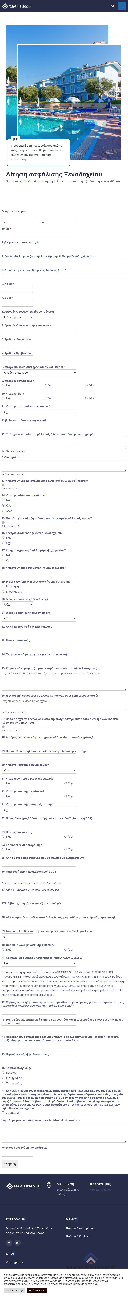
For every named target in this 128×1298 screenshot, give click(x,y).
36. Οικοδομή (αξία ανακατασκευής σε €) (29, 871)
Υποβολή (10, 1164)
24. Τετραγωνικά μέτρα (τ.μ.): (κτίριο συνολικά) (34, 654)
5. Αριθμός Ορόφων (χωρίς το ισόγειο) (28, 311)
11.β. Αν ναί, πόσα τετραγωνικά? (24, 420)
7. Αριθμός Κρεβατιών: (17, 353)
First (4, 222)
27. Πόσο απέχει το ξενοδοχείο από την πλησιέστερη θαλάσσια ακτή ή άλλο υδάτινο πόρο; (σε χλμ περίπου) (60, 720)
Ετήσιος (11, 1072)
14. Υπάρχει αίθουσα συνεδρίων (24, 495)
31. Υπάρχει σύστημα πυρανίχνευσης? (28, 804)
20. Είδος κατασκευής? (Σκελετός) (25, 599)
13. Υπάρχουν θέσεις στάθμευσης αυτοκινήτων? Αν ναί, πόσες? (45, 481)
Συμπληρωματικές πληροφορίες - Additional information (41, 1120)
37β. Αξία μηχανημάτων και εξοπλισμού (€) (31, 903)
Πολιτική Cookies (78, 1236)
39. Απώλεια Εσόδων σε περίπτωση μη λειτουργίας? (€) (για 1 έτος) (48, 931)
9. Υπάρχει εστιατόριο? (18, 381)
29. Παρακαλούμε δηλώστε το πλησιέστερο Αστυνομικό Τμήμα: (45, 751)
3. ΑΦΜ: (8, 284)
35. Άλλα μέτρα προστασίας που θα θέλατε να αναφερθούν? (43, 858)
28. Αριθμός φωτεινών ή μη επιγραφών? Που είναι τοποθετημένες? (47, 737)
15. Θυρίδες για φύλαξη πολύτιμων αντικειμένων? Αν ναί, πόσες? (47, 518)
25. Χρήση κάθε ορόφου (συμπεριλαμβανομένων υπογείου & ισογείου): (50, 668)
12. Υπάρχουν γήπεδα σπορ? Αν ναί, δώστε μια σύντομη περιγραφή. (48, 434)
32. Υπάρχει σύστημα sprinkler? (23, 791)
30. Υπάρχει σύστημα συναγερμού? (25, 765)
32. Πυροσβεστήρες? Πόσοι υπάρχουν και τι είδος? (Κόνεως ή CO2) (47, 818)
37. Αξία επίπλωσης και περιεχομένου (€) (30, 889)
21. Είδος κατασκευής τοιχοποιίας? (26, 613)
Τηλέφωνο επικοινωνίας (20, 242)
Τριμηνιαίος (14, 1083)
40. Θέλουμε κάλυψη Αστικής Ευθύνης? (28, 945)
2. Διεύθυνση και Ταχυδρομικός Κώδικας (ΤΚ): (34, 270)
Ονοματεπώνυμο (14, 211)
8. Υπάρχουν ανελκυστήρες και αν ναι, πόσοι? (33, 367)
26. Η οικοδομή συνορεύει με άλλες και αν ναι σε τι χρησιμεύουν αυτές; (50, 695)
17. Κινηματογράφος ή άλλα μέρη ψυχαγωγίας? (34, 550)
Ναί (8, 385)
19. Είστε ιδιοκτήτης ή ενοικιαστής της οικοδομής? (37, 581)
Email (6, 228)
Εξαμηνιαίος (14, 1078)
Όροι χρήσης (15, 1262)
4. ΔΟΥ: (7, 298)
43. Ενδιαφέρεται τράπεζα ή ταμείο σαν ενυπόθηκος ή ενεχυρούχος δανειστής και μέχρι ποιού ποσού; (62, 1021)
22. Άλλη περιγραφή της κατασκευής (27, 626)
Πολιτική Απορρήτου (80, 1228)
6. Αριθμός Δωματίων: (17, 339)
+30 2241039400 (101, 1189)
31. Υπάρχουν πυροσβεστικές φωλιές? (28, 778)
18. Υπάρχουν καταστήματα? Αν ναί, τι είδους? (34, 568)
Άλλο (92, 385)
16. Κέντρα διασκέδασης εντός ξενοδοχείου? (32, 533)
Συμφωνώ (12, 1113)
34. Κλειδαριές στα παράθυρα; (22, 845)
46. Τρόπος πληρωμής (17, 1068)
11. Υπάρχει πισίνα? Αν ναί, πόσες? (26, 406)
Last (43, 222)
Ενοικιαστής (14, 591)
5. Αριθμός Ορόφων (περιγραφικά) (26, 325)
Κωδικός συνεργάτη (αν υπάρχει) (24, 1147)
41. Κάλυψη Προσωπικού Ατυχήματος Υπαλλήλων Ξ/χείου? (42, 958)
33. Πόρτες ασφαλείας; (17, 832)
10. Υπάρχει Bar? (13, 393)
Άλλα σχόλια (11, 457)
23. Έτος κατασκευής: (16, 640)
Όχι (50, 385)
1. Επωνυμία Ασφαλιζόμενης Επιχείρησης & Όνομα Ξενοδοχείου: (47, 256)
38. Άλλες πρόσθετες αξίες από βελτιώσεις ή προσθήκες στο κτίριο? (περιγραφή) (58, 917)
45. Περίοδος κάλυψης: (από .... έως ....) (27, 1054)
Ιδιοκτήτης (13, 586)
